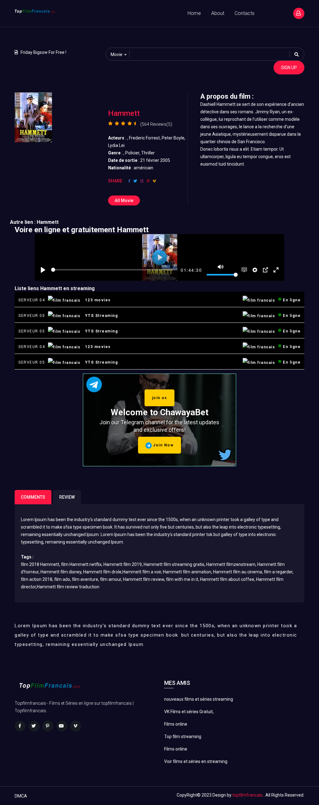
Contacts (245, 13)
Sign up (289, 67)
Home (194, 13)
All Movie (124, 200)
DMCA (21, 795)
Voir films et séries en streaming (195, 761)
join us (159, 398)
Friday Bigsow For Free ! (43, 52)
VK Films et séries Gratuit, (189, 711)
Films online (175, 724)
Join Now (163, 445)
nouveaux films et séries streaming (198, 699)
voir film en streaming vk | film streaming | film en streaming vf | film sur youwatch (53, 34)
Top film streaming (182, 736)
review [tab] (67, 497)
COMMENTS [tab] (33, 497)
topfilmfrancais (247, 795)
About (217, 13)
